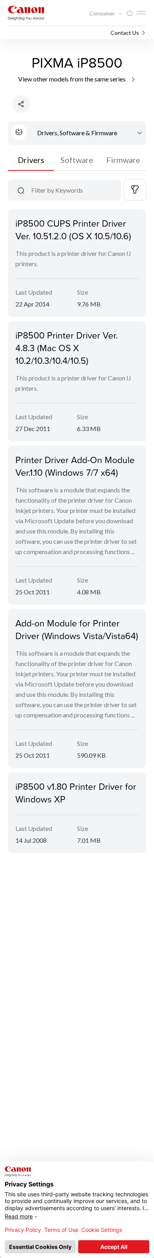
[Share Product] (21, 104)
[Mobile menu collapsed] (141, 12)
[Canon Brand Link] (26, 13)
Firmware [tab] (123, 160)
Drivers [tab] (31, 160)
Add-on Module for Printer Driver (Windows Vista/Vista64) (76, 629)
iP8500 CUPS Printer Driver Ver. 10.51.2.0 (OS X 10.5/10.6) (73, 229)
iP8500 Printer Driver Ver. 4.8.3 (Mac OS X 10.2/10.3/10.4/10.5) (66, 348)
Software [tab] (76, 160)
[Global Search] (129, 13)
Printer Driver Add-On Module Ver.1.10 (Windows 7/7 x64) (75, 466)
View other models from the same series (72, 79)
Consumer (102, 13)
